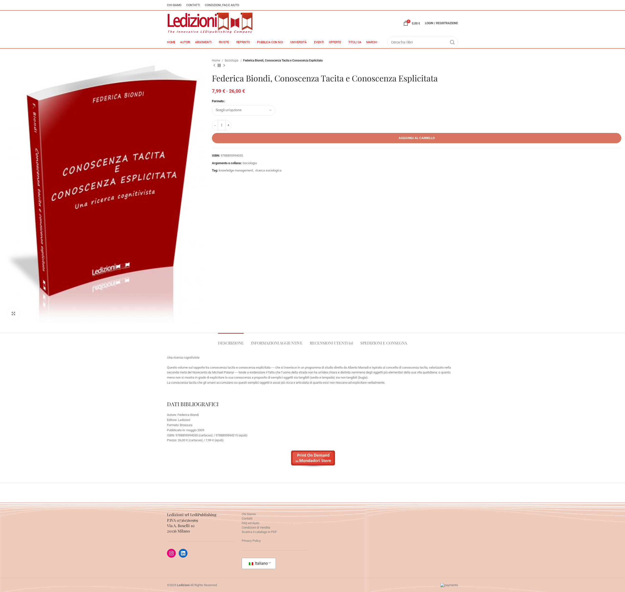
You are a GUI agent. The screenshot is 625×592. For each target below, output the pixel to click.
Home (216, 60)
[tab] (231, 340)
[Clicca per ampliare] (13, 313)
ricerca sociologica (268, 170)
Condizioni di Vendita (256, 527)
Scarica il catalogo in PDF (259, 532)
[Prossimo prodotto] (224, 65)
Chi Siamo (249, 514)
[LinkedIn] (183, 553)
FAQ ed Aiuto (250, 523)
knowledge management (236, 170)
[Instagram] (171, 553)
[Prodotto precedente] (214, 65)
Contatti (247, 518)
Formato (218, 101)
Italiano (261, 563)
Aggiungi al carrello (417, 138)
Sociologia (232, 60)
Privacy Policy (251, 540)
